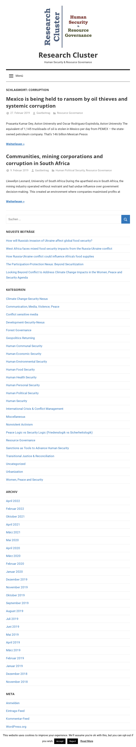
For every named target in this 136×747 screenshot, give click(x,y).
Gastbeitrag (43, 113)
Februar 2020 (15, 563)
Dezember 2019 (16, 579)
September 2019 (17, 603)
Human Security (16, 401)
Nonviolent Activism (19, 424)
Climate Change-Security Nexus (27, 299)
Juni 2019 (12, 626)
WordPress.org (16, 726)
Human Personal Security (23, 385)
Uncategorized (16, 464)
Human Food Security (20, 369)
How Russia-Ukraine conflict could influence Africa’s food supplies (50, 256)
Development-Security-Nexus (25, 322)
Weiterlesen (14, 144)
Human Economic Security (23, 354)
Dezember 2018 (16, 674)
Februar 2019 (15, 658)
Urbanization (14, 471)
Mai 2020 (12, 540)
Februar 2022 (15, 508)
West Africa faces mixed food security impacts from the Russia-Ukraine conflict (59, 248)
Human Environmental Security (26, 361)
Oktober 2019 (15, 595)
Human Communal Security (24, 346)
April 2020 (13, 548)
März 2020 (13, 556)
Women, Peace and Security (24, 479)
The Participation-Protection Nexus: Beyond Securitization (44, 264)
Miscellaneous (15, 416)
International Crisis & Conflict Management (34, 408)
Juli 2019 (12, 619)
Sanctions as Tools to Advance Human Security (37, 448)
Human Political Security (70, 170)
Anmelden (12, 703)
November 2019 (17, 587)
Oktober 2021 (15, 516)
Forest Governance (18, 330)
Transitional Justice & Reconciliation (30, 456)
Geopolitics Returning (20, 338)
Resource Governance (70, 113)
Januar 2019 (14, 666)
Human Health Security (21, 377)
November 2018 (17, 682)
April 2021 (13, 524)
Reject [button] (72, 741)
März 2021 (13, 532)
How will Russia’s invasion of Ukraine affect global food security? (49, 240)
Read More (86, 741)
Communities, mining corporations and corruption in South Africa (54, 159)
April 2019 (13, 642)
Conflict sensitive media (22, 314)
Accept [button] (59, 741)
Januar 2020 (14, 571)
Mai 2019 (12, 634)
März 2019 (13, 650)
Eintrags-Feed (15, 711)
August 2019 (14, 611)
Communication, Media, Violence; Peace (32, 306)
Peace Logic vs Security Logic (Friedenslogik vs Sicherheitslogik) (49, 432)
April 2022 (13, 501)
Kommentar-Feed (17, 718)
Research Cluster (68, 55)
